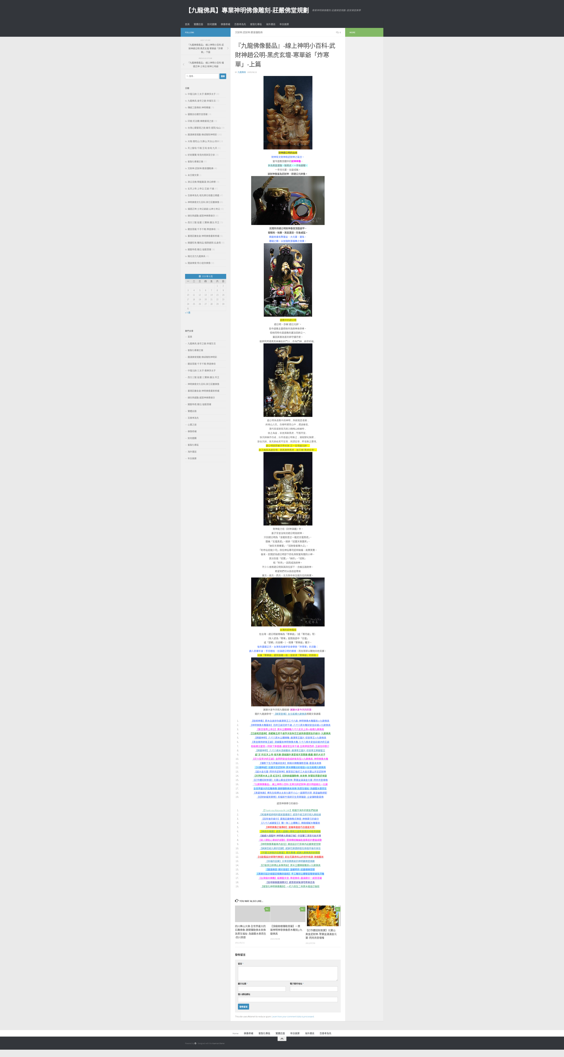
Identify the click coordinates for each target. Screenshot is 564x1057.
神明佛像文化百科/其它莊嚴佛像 (203, 202)
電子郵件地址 (297, 983)
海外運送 (270, 24)
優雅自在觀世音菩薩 (198, 114)
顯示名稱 (242, 983)
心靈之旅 (192, 424)
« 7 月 (187, 312)
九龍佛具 (242, 72)
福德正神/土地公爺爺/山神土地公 (204, 208)
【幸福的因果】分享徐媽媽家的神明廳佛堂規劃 (290, 861)
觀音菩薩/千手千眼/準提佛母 (202, 229)
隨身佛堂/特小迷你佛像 (199, 263)
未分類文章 (193, 175)
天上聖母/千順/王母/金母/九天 (202, 148)
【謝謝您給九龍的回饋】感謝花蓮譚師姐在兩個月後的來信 (290, 848)
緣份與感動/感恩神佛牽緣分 (201, 215)
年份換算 (284, 24)
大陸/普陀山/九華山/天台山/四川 (203, 141)
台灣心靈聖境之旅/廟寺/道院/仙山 (204, 127)
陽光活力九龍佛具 (196, 256)
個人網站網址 (244, 994)
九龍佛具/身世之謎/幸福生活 (202, 100)
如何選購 (212, 24)
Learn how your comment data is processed (293, 1016)
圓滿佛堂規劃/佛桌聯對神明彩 (202, 134)
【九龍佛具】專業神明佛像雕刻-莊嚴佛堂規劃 (247, 10)
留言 (240, 963)
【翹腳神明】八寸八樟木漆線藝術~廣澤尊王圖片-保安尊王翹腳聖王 (290, 750)
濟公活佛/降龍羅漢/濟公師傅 (202, 181)
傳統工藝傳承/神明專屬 (199, 107)
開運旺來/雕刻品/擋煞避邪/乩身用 (204, 242)
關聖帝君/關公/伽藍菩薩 (199, 249)
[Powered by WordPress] (195, 1043)
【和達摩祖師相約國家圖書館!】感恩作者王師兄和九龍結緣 (290, 814)
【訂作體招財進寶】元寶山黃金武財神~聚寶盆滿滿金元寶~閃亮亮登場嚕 (321, 934)
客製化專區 (256, 24)
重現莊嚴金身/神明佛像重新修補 (203, 236)
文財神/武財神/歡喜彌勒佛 (249, 32)
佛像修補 (225, 24)
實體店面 (198, 24)
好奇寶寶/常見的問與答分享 (201, 154)
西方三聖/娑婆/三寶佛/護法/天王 (203, 222)
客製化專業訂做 (195, 161)
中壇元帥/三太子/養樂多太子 (202, 94)
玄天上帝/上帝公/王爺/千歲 (201, 188)
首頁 (187, 24)
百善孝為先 (240, 24)
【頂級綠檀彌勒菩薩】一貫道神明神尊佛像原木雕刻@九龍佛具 (286, 930)
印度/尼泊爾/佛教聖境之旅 (200, 121)
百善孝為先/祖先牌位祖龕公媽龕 (203, 195)
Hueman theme (218, 1043)
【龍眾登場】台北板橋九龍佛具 (290, 713)
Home (236, 1033)
